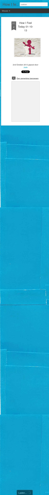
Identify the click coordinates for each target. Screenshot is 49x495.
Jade (26, 67)
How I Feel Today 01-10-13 (25, 26)
